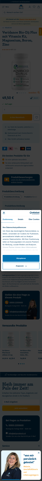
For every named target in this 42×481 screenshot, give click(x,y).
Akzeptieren (21, 258)
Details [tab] (20, 219)
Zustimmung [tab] (8, 219)
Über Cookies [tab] (34, 219)
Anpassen (20, 266)
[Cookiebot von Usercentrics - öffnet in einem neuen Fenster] (29, 213)
